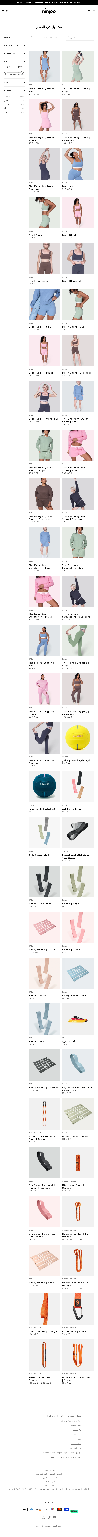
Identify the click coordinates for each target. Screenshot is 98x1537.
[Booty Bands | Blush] (44, 927)
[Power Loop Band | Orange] (44, 1355)
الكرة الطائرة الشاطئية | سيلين (42, 809)
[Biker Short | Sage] (78, 304)
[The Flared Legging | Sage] (78, 640)
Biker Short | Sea (40, 327)
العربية (47, 1502)
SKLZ (64, 1038)
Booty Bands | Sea (74, 996)
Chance (66, 757)
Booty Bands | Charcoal (44, 1088)
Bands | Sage (70, 904)
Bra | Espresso (38, 281)
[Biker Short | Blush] (44, 350)
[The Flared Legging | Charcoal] (44, 738)
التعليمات (77, 1434)
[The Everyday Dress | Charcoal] (44, 164)
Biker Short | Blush (41, 373)
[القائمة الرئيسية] (3, 11)
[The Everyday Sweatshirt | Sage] (78, 542)
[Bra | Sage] (44, 212)
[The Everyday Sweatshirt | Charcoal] (78, 591)
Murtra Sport (36, 1133)
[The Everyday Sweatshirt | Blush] (44, 591)
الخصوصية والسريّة (49, 1478)
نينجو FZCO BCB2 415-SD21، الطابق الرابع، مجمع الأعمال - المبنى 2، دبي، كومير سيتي (49, 1489)
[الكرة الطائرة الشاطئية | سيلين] (44, 786)
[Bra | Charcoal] (78, 258)
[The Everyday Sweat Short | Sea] (78, 396)
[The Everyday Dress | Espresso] (78, 115)
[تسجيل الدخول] (89, 11)
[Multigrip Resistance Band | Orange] (44, 1114)
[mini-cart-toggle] (94, 11)
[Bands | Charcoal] (44, 881)
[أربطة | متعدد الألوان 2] (44, 832)
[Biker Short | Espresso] (78, 350)
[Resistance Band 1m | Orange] (78, 1211)
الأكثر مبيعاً (72, 38)
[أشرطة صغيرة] (78, 1019)
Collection (10, 53)
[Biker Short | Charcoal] (44, 396)
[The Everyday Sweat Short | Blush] (78, 445)
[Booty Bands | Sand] (44, 1260)
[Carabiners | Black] (78, 1309)
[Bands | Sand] (44, 973)
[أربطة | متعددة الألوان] (78, 786)
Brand (7, 37)
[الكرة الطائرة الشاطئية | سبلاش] (78, 738)
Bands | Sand (37, 996)
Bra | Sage (35, 235)
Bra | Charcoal (71, 281)
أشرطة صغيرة (68, 1042)
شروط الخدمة (49, 1481)
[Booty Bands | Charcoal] (44, 1065)
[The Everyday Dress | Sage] (78, 66)
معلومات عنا (76, 1443)
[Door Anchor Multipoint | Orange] (78, 1355)
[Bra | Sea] (78, 164)
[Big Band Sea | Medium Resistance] (78, 1065)
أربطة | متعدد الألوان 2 (39, 855)
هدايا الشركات (75, 1448)
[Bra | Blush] (78, 212)
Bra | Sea (68, 186)
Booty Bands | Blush (42, 950)
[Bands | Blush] (78, 927)
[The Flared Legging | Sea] (44, 640)
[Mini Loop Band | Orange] (78, 1162)
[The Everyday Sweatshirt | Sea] (44, 542)
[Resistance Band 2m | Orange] (78, 1260)
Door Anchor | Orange (43, 1331)
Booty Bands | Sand (41, 1283)
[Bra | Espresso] (44, 258)
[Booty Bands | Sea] (78, 973)
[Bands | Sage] (78, 881)
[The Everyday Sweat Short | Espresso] (44, 494)
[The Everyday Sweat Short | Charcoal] (78, 494)
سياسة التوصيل (49, 1470)
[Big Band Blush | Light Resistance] (44, 1211)
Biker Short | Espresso (77, 373)
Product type (11, 45)
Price (7, 61)
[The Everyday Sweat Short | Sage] (44, 445)
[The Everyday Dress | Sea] (44, 66)
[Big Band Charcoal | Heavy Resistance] (44, 1162)
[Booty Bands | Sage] (78, 1114)
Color (7, 90)
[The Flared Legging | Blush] (44, 689)
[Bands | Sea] (44, 1019)
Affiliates (49, 1485)
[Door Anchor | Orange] (44, 1309)
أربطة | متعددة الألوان (71, 809)
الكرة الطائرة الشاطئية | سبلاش (76, 760)
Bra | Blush (69, 235)
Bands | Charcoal (40, 904)
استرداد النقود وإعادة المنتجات (49, 1474)
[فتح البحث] (7, 11)
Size (6, 82)
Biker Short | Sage (74, 327)
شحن (79, 1439)
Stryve (65, 851)
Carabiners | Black (74, 1331)
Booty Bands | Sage (75, 1136)
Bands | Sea (36, 1042)
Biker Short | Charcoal (43, 419)
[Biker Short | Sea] (44, 304)
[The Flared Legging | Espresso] (78, 689)
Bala (31, 85)
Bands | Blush (71, 950)
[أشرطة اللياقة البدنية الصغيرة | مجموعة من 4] (78, 832)
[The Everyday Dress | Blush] (44, 115)
